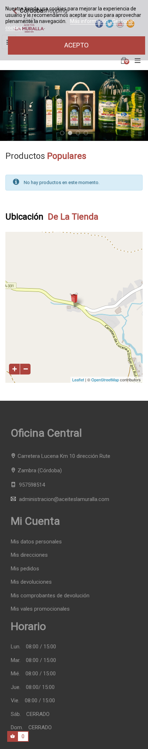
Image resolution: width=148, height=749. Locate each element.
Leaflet (78, 379)
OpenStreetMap (105, 379)
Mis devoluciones (31, 582)
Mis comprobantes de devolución (50, 596)
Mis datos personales (36, 542)
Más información (90, 21)
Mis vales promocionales (40, 609)
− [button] (25, 368)
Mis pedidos (25, 569)
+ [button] (14, 368)
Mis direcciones (29, 555)
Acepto (76, 45)
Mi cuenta (35, 521)
